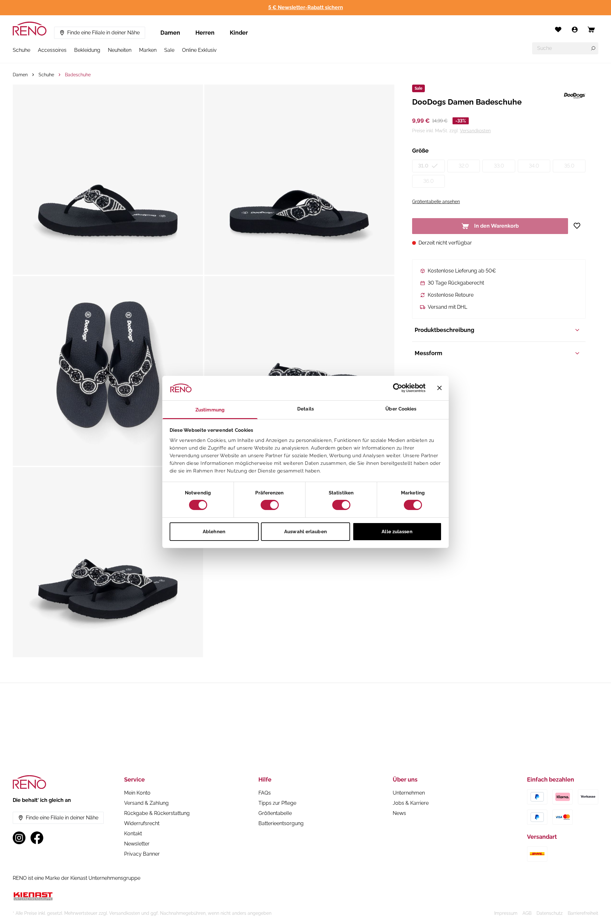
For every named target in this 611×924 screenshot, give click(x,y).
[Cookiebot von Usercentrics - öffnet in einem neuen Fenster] (397, 388)
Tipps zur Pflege (277, 803)
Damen (170, 32)
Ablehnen (214, 531)
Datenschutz (550, 913)
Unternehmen (409, 793)
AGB (527, 913)
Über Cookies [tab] (400, 409)
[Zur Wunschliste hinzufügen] (579, 225)
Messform (428, 353)
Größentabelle (275, 813)
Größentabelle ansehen (436, 201)
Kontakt (133, 834)
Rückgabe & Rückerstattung (157, 813)
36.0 (428, 181)
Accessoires (52, 50)
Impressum (505, 913)
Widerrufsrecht (141, 823)
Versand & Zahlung (146, 803)
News (399, 813)
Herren (204, 32)
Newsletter (137, 844)
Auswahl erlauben (305, 531)
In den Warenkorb (496, 226)
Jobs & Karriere (411, 803)
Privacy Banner (142, 854)
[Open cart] (591, 30)
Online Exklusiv (199, 50)
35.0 (569, 166)
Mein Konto (137, 793)
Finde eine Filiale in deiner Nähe (103, 33)
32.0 (464, 166)
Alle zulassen (397, 531)
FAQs (264, 793)
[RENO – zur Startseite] (29, 28)
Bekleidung (87, 50)
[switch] (270, 505)
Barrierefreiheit (583, 913)
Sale (169, 50)
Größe (420, 150)
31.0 (423, 166)
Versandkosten (475, 130)
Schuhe (21, 50)
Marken (148, 50)
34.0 (534, 166)
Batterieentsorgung (281, 823)
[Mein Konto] (575, 30)
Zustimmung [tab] (210, 410)
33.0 (499, 166)
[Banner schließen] (439, 388)
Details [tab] (305, 409)
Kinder (239, 32)
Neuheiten (119, 50)
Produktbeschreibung (444, 330)
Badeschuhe (78, 74)
